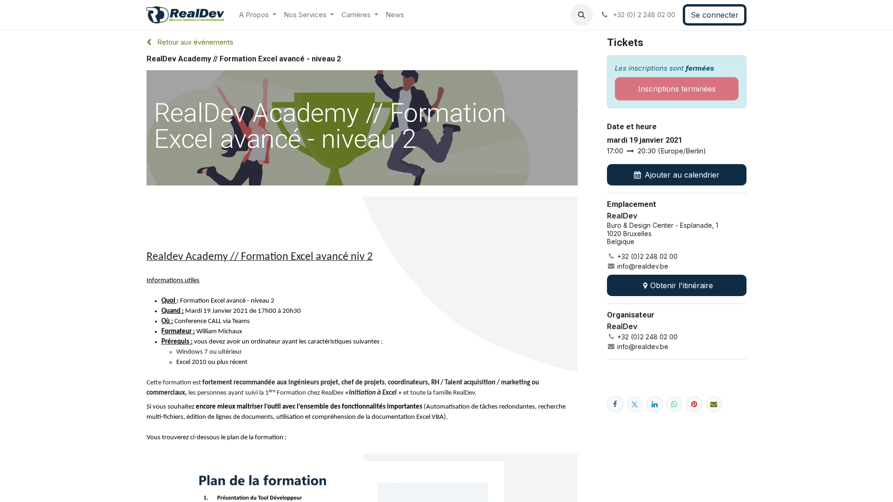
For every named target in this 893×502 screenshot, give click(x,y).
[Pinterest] (694, 404)
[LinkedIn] (654, 404)
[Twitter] (635, 404)
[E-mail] (714, 404)
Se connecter (715, 15)
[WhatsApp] (674, 404)
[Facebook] (615, 404)
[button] (582, 15)
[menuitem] (257, 15)
